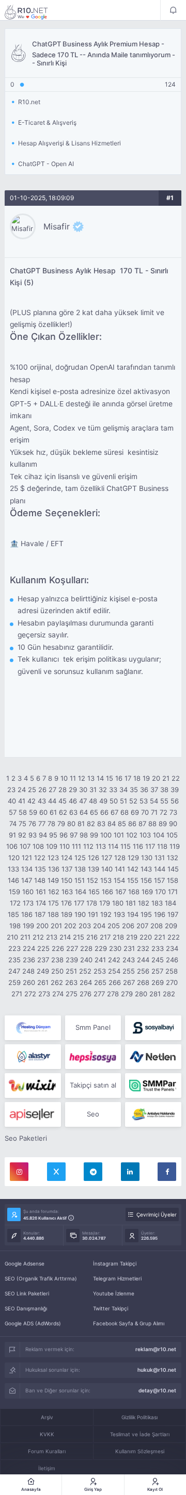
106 (12, 846)
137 (66, 869)
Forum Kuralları (47, 1451)
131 (159, 857)
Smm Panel (93, 1027)
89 (163, 823)
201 (56, 926)
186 (27, 914)
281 (155, 994)
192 (106, 914)
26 (42, 789)
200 (42, 926)
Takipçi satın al (93, 1085)
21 (165, 778)
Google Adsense (24, 1263)
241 (100, 960)
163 (67, 892)
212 (38, 937)
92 (22, 835)
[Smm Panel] (153, 1027)
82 (91, 823)
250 (57, 971)
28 (62, 789)
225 (43, 948)
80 (71, 823)
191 (93, 914)
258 (171, 971)
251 (71, 971)
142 (132, 869)
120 (14, 857)
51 (123, 801)
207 (142, 926)
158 (172, 880)
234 (172, 948)
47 (83, 801)
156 (146, 880)
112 (88, 846)
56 (175, 801)
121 (27, 857)
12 (81, 778)
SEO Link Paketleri (27, 1293)
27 (52, 789)
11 (73, 778)
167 (120, 892)
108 (38, 846)
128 (120, 857)
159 (14, 892)
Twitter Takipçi (110, 1308)
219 (131, 937)
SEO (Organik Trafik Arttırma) (41, 1278)
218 (118, 937)
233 (157, 948)
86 (132, 823)
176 (66, 903)
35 (134, 789)
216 (92, 937)
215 (78, 937)
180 (117, 903)
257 (157, 971)
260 (29, 982)
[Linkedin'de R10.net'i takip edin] (130, 1171)
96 (63, 835)
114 (113, 846)
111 (76, 846)
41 (21, 801)
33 (113, 789)
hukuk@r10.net (156, 1370)
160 (28, 892)
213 (51, 937)
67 (114, 812)
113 (101, 846)
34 (123, 789)
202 (70, 926)
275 (72, 994)
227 (72, 948)
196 (159, 914)
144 (159, 869)
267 (129, 982)
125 (80, 857)
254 (114, 971)
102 (131, 835)
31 (93, 789)
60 (43, 812)
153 (106, 880)
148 (39, 880)
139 (93, 869)
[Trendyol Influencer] (33, 1085)
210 (12, 937)
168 (134, 892)
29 (73, 789)
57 (13, 812)
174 (41, 903)
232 (143, 948)
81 (81, 823)
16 (118, 778)
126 (93, 857)
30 (83, 789)
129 (133, 857)
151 (79, 880)
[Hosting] (33, 1027)
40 (12, 801)
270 (172, 982)
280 (141, 994)
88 (152, 823)
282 (169, 994)
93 (32, 835)
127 (106, 857)
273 (44, 994)
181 (131, 903)
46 (73, 801)
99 (94, 835)
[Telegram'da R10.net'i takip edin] (93, 1171)
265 (100, 982)
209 (171, 926)
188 (53, 914)
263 (71, 982)
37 (154, 789)
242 (114, 960)
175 (53, 903)
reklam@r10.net (155, 1349)
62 (63, 812)
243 (128, 960)
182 (143, 903)
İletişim (46, 1468)
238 (57, 960)
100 (106, 835)
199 (28, 926)
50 (114, 801)
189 (66, 914)
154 (119, 880)
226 (58, 948)
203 (85, 926)
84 (111, 823)
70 (145, 812)
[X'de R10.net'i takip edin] (56, 1171)
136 (53, 869)
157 (159, 880)
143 (146, 869)
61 (53, 812)
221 (159, 937)
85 (122, 823)
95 (53, 835)
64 (84, 812)
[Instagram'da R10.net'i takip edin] (19, 1171)
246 (172, 960)
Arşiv (47, 1417)
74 (13, 823)
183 (157, 903)
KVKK (47, 1434)
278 (113, 994)
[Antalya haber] (153, 1114)
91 (12, 835)
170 (160, 892)
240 (86, 960)
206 (128, 926)
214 (65, 937)
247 (14, 971)
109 (51, 846)
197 (172, 914)
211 (25, 937)
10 (64, 778)
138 (80, 869)
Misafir (56, 226)
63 (73, 812)
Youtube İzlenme (113, 1293)
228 (86, 948)
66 (104, 812)
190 (80, 914)
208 (156, 926)
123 (53, 857)
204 (99, 926)
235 (14, 960)
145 (173, 869)
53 (144, 801)
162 (53, 892)
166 (107, 892)
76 (32, 823)
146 (13, 880)
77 (41, 823)
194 (132, 914)
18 (137, 778)
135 (40, 869)
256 (143, 971)
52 (133, 801)
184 (170, 903)
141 (120, 869)
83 (101, 823)
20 (156, 778)
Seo (93, 1114)
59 (33, 812)
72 (163, 812)
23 (11, 789)
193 (119, 914)
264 (86, 982)
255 (128, 971)
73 (173, 812)
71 (154, 812)
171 (173, 892)
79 (61, 823)
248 (28, 971)
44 (52, 801)
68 (124, 812)
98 (84, 835)
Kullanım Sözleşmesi (139, 1451)
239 (72, 960)
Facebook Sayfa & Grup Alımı (128, 1323)
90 (173, 823)
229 (101, 948)
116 (138, 846)
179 (104, 903)
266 (115, 982)
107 (25, 846)
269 (157, 982)
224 (29, 948)
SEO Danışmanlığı (26, 1308)
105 (172, 835)
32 (103, 789)
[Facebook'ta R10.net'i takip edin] (167, 1171)
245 (157, 960)
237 (43, 960)
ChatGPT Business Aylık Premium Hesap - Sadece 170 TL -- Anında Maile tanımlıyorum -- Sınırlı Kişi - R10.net (33, 12)
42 (31, 801)
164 (80, 892)
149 (53, 880)
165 (94, 892)
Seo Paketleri (26, 1138)
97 (74, 835)
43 (42, 801)
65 (94, 812)
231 (129, 948)
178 (91, 903)
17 (128, 778)
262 (57, 982)
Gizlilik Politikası (139, 1417)
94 (43, 835)
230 (115, 948)
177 (79, 903)
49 (103, 801)
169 (147, 892)
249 (43, 971)
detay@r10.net (157, 1390)
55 (164, 801)
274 (58, 994)
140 (107, 869)
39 (175, 789)
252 (85, 971)
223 (14, 948)
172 (15, 903)
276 (85, 994)
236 (29, 960)
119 (174, 846)
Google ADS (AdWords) (33, 1323)
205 (113, 926)
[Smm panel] (153, 1085)
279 (127, 994)
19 (146, 778)
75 (22, 823)
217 (105, 937)
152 (92, 880)
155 (132, 880)
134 (27, 869)
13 (91, 778)
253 (100, 971)
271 (16, 994)
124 (66, 857)
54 (154, 801)
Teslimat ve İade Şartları (139, 1434)
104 (158, 835)
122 (39, 857)
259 (14, 982)
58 (23, 812)
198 (15, 926)
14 (100, 778)
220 (146, 937)
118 (162, 846)
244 (143, 960)
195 (146, 914)
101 (119, 835)
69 (135, 812)
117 (150, 846)
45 (62, 801)
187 (40, 914)
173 (28, 903)
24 (22, 789)
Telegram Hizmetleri (117, 1278)
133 (13, 869)
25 (32, 789)
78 (51, 823)
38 (164, 789)
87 (142, 823)
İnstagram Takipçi (114, 1263)
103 (145, 835)
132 (172, 857)
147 (26, 880)
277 (99, 994)
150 (66, 880)
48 (93, 801)
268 (143, 982)
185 (13, 914)
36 (144, 789)
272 (30, 994)
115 (125, 846)
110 (64, 846)
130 (146, 857)
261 (43, 982)
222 (173, 937)
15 (109, 778)
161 (41, 892)
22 (176, 778)
